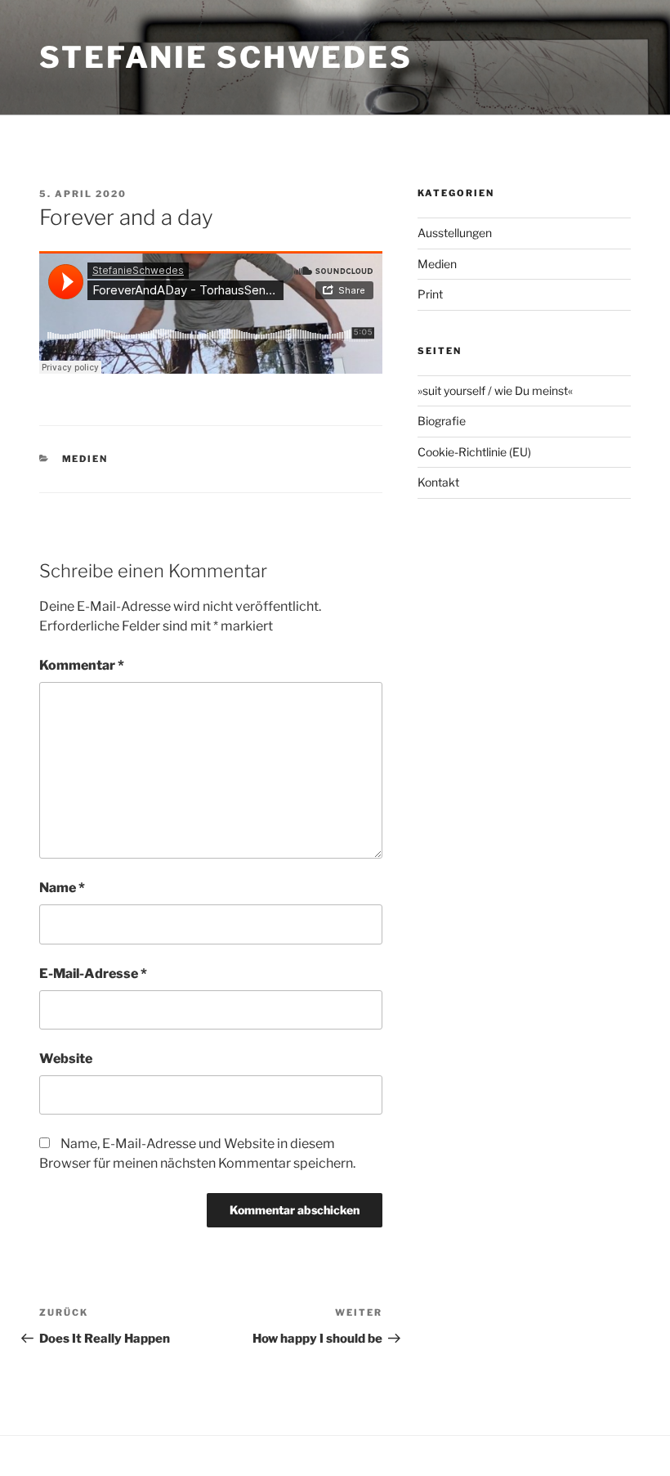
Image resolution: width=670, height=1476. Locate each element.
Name (62, 887)
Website (65, 1058)
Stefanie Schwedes (226, 57)
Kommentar (81, 665)
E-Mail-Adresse (93, 973)
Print (430, 294)
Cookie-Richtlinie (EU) (474, 452)
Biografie (442, 421)
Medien (85, 458)
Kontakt (438, 482)
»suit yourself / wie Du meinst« (495, 390)
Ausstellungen (455, 233)
